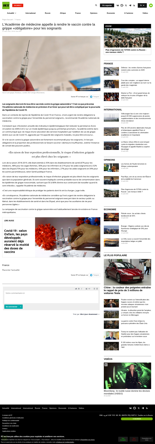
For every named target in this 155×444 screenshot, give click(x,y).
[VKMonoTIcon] (118, 5)
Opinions (93, 13)
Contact (4, 428)
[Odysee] (122, 5)
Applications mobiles (9, 431)
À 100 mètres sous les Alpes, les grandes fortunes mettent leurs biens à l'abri (135, 344)
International (31, 13)
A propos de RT (7, 415)
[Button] (151, 5)
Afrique (63, 13)
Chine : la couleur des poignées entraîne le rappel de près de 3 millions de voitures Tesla (127, 290)
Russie (47, 13)
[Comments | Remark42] (51, 302)
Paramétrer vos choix (9, 423)
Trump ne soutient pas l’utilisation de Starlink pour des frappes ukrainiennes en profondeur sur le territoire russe (135, 334)
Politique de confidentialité (10, 420)
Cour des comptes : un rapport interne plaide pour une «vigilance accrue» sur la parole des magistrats (136, 82)
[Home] (6, 5)
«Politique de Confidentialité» (65, 442)
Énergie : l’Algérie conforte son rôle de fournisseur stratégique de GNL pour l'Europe (135, 228)
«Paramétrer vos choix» (87, 439)
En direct (17, 5)
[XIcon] (126, 5)
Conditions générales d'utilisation (13, 418)
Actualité (10, 13)
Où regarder (107, 5)
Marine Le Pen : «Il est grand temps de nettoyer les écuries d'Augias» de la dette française (135, 95)
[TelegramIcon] (130, 5)
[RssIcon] (134, 5)
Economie (111, 13)
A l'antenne (128, 13)
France (78, 13)
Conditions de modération (10, 426)
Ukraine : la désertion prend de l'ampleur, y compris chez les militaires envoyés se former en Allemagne (136, 312)
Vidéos (145, 13)
